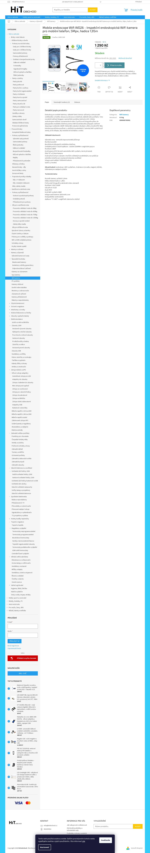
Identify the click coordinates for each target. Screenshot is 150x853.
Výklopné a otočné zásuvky (22, 332)
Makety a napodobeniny (20, 300)
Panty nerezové (18, 110)
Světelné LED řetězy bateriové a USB (25, 481)
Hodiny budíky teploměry (20, 519)
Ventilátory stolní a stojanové (22, 573)
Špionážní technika (18, 259)
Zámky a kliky (17, 116)
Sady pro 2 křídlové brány (22, 47)
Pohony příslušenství (20, 56)
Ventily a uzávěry (18, 443)
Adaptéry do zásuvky (19, 379)
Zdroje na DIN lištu (18, 398)
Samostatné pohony (20, 53)
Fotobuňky (17, 66)
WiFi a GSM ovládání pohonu (21, 240)
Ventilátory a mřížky (19, 354)
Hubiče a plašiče (17, 592)
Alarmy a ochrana (17, 249)
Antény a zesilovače (19, 367)
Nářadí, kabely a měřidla (17, 610)
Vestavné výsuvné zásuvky (21, 328)
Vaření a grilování (17, 585)
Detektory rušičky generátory (22, 265)
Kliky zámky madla (18, 186)
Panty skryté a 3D (19, 104)
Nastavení (44, 847)
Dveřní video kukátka (19, 287)
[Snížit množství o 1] (103, 66)
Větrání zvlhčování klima (19, 557)
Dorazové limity (17, 173)
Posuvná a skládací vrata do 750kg (25, 215)
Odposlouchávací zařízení (21, 268)
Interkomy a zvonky (18, 310)
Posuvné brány (17, 129)
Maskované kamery (19, 262)
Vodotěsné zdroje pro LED (21, 376)
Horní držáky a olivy (19, 170)
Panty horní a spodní (20, 97)
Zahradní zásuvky (18, 465)
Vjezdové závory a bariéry (21, 230)
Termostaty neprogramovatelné (23, 531)
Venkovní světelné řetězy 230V (23, 477)
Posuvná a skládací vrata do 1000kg (25, 218)
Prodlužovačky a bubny (20, 341)
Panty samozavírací (20, 100)
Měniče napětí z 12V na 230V (21, 411)
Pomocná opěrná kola (20, 126)
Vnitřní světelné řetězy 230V (22, 474)
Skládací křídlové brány (20, 123)
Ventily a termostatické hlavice (23, 541)
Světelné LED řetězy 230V (21, 471)
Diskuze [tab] (77, 102)
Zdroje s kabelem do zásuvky (22, 382)
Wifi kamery (16, 278)
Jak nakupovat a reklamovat (72, 2)
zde (83, 841)
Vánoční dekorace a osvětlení (21, 468)
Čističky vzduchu (18, 579)
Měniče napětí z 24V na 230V (21, 414)
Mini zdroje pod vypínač (20, 386)
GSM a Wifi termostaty (20, 550)
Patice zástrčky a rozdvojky (21, 357)
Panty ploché (17, 81)
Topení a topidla (17, 525)
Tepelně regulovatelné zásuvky (23, 544)
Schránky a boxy (17, 243)
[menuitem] (12, 17)
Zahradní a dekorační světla (21, 458)
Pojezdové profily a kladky (21, 176)
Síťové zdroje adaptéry (20, 373)
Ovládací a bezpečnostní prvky (24, 59)
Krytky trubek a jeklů (19, 246)
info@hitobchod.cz (50, 825)
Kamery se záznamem (19, 272)
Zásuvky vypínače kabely (20, 316)
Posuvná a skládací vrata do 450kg (25, 211)
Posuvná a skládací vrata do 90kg (24, 208)
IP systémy (16, 281)
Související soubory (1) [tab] (62, 102)
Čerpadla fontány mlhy (20, 439)
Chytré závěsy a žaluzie (20, 233)
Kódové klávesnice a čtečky (21, 313)
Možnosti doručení (125, 58)
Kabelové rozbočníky (19, 408)
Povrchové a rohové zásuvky (22, 335)
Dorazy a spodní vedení (21, 221)
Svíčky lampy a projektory (21, 490)
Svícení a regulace (17, 306)
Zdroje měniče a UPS (18, 370)
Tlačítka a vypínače (18, 360)
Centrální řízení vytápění (20, 553)
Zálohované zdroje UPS (20, 420)
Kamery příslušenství (19, 297)
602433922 (47, 829)
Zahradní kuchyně (18, 462)
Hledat (93, 10)
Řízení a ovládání (17, 576)
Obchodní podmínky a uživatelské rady (74, 829)
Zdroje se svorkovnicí (20, 389)
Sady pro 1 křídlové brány (22, 50)
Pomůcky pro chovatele (20, 436)
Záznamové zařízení (19, 294)
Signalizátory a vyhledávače (22, 512)
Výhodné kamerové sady (20, 256)
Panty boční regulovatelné (22, 91)
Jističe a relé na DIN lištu (20, 322)
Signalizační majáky (20, 69)
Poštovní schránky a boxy (21, 446)
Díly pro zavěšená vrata (20, 205)
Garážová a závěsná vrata (21, 189)
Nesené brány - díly (19, 167)
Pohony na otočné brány (21, 43)
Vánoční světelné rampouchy (22, 487)
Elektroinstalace (17, 319)
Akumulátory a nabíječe (20, 427)
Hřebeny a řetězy (18, 164)
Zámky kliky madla (19, 224)
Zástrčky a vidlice (18, 344)
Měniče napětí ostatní (19, 417)
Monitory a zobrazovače (20, 291)
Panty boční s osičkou (20, 88)
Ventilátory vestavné (19, 566)
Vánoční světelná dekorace (21, 493)
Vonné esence (17, 582)
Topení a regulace (17, 522)
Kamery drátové (17, 284)
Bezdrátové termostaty (20, 538)
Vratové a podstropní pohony (23, 195)
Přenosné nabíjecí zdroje (20, 509)
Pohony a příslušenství (20, 135)
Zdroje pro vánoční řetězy (21, 392)
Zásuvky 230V (16, 325)
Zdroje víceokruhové (19, 395)
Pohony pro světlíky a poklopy (22, 237)
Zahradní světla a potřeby (20, 433)
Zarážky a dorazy (18, 113)
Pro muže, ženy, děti (16, 607)
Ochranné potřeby (18, 455)
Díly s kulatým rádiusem (21, 183)
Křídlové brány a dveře (20, 40)
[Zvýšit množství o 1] (103, 64)
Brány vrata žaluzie (18, 37)
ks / (22, 673)
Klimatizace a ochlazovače (21, 560)
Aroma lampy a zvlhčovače (21, 563)
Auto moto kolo (14, 604)
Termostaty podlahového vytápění (24, 547)
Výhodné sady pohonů (21, 138)
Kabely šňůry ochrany (19, 363)
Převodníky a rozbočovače (21, 506)
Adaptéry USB (17, 405)
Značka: (58, 37)
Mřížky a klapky (17, 569)
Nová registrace (13, 646)
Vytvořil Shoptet (137, 848)
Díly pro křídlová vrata (20, 227)
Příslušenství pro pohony (22, 202)
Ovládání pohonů (19, 199)
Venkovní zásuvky (18, 338)
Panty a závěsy (17, 78)
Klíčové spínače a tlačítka (22, 72)
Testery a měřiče (18, 452)
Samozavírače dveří (19, 119)
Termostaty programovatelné (23, 534)
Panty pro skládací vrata (21, 107)
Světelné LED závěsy (19, 484)
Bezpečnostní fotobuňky (21, 151)
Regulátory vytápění (19, 528)
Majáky (15, 157)
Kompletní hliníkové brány (21, 132)
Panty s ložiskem (19, 94)
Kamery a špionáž (17, 252)
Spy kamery (16, 275)
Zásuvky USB (16, 351)
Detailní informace (101, 80)
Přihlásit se (14, 641)
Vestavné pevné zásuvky (21, 348)
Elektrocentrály (17, 430)
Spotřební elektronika (19, 496)
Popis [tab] (47, 102)
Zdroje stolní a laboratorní (21, 401)
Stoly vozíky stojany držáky (21, 595)
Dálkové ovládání (19, 62)
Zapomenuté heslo (14, 648)
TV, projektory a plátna (20, 515)
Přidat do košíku (116, 65)
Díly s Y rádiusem (19, 180)
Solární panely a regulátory (21, 424)
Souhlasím (105, 840)
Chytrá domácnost (17, 303)
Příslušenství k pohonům (21, 161)
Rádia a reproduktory (19, 500)
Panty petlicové (18, 85)
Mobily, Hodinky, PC (16, 601)
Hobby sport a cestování (17, 598)
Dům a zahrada (14, 34)
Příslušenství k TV (18, 503)
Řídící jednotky (19, 75)
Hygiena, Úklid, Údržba (19, 588)
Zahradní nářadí (17, 449)
